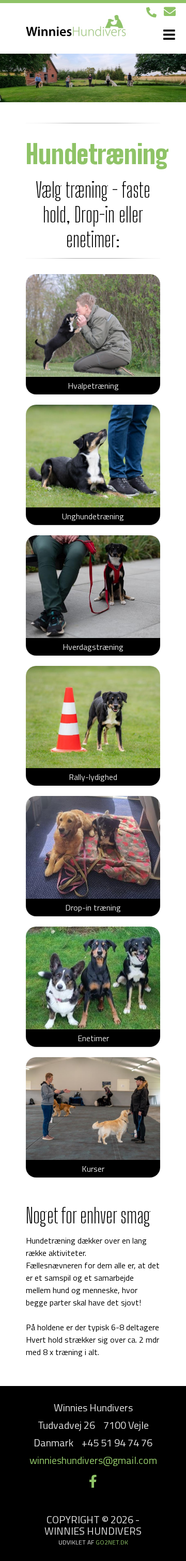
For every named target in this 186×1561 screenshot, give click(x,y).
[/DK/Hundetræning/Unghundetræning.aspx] (93, 456)
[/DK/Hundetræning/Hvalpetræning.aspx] (93, 325)
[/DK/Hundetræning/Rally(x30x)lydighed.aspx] (93, 717)
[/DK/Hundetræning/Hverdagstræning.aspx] (93, 586)
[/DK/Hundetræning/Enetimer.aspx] (93, 978)
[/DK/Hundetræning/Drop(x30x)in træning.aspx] (93, 847)
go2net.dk (112, 1542)
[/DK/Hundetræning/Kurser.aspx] (93, 1108)
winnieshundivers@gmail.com (93, 1460)
